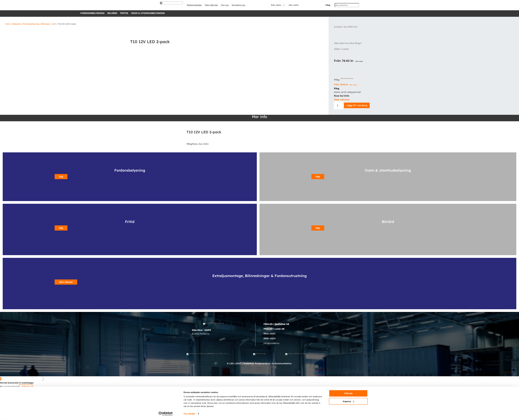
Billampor (45, 24)
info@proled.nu (271, 343)
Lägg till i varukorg (356, 105)
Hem (7, 24)
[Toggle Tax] (284, 5)
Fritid (124, 13)
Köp (61, 176)
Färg (336, 79)
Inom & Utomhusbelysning (148, 13)
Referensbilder (194, 5)
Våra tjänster (211, 5)
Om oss (225, 5)
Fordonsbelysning (92, 13)
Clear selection (342, 99)
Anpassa (347, 401)
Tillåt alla (348, 393)
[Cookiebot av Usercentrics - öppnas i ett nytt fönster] (165, 414)
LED (54, 24)
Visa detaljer (189, 414)
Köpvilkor (197, 330)
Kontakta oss (238, 5)
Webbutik (16, 24)
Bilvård (112, 13)
